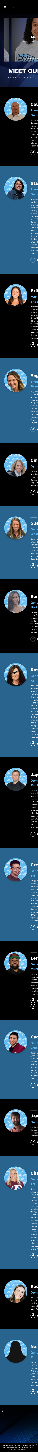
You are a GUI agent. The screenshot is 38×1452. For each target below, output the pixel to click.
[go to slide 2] (30, 58)
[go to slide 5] (35, 58)
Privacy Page (21, 1449)
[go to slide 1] (28, 58)
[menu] (35, 4)
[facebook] (33, 153)
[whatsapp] (33, 1006)
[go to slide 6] (37, 58)
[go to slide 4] (33, 58)
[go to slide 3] (32, 58)
